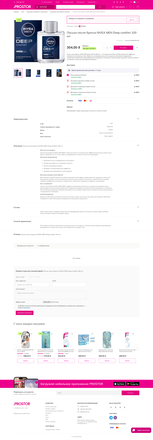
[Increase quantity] (110, 48)
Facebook (114, 2)
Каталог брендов (50, 421)
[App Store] (119, 384)
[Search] (100, 7)
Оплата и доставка (51, 406)
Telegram (120, 2)
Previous (15, 73)
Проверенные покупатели (25, 246)
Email (54, 281)
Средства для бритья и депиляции (37, 12)
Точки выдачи (48, 2)
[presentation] (16, 347)
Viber (123, 2)
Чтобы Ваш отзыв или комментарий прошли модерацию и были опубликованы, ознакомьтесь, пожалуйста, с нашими (51, 306)
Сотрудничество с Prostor (53, 429)
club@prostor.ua (84, 412)
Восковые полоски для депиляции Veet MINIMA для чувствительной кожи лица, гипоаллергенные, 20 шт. (66, 350)
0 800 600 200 (20, 2)
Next (63, 73)
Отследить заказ (68, 2)
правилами (26, 307)
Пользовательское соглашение (54, 411)
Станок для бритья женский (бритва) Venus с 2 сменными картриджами (46, 350)
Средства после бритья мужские (60, 12)
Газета (58, 2)
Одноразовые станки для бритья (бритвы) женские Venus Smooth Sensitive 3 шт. (106, 350)
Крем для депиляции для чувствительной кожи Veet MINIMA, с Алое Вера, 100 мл (127, 350)
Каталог (43, 7)
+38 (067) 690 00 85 (85, 409)
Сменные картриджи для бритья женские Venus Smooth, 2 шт (85, 350)
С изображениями (43, 246)
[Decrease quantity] (104, 48)
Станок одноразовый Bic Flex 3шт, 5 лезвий (25, 350)
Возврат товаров (50, 408)
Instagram (117, 2)
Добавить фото (20, 302)
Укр (138, 2)
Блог (47, 415)
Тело (22, 12)
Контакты (48, 413)
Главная (16, 12)
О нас (47, 417)
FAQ (47, 419)
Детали (132, 20)
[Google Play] (132, 384)
